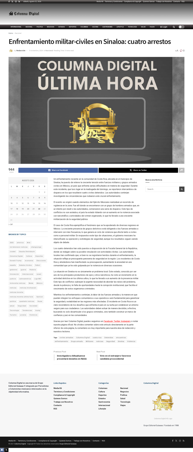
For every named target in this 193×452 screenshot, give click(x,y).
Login (164, 27)
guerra (23, 270)
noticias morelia (16, 292)
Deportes (72, 27)
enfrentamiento (61, 341)
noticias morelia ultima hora (21, 297)
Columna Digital (83, 338)
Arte (28, 242)
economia (29, 260)
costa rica (97, 338)
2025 (12, 242)
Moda (31, 283)
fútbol (37, 265)
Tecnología (132, 27)
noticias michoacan (28, 288)
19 (23, 209)
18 (17, 209)
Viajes (152, 27)
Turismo (13, 315)
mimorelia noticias (17, 283)
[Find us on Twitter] (12, 1)
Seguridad (110, 341)
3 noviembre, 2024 (36, 51)
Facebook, (109, 321)
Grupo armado (77, 341)
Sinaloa (121, 341)
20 (28, 209)
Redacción (20, 51)
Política (40, 27)
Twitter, (117, 321)
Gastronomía (107, 27)
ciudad (12, 251)
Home (11, 33)
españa (13, 265)
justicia (13, 279)
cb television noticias (19, 247)
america (20, 242)
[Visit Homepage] (24, 14)
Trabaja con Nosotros (164, 1)
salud (12, 306)
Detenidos (109, 338)
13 (28, 203)
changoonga (36, 247)
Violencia (131, 341)
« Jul (10, 224)
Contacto (176, 1)
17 (11, 209)
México (40, 283)
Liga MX (37, 279)
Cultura (95, 27)
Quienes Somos (149, 1)
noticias (99, 341)
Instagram (126, 321)
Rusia (40, 301)
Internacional (16, 27)
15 (39, 203)
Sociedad (33, 306)
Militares (89, 341)
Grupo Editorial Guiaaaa (67, 444)
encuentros (121, 338)
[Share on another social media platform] (181, 170)
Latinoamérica (25, 279)
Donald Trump (16, 260)
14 (34, 203)
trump (37, 310)
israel (39, 274)
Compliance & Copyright (132, 1)
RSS (183, 1)
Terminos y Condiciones (113, 1)
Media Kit (100, 1)
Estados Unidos (25, 265)
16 (45, 203)
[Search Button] (174, 27)
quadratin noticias (26, 301)
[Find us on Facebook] (9, 1)
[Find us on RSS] (19, 1)
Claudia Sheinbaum (27, 251)
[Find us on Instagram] (16, 1)
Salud (143, 27)
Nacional (29, 27)
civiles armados (66, 338)
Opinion (39, 297)
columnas (84, 27)
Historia (33, 270)
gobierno (13, 270)
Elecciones (41, 260)
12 (23, 203)
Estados (61, 27)
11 (17, 203)
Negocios (50, 27)
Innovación (14, 274)
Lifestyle (120, 27)
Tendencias (27, 310)
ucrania (23, 315)
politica (13, 301)
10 (11, 203)
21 (34, 209)
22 (39, 209)
